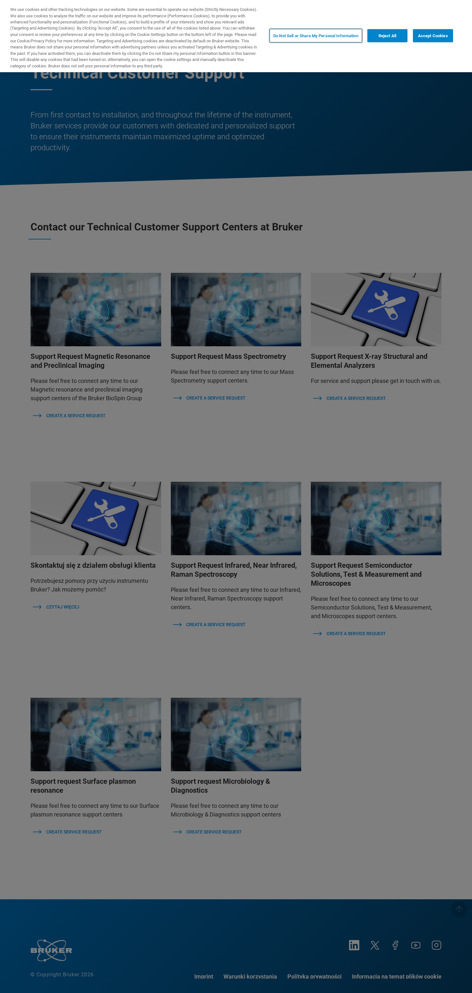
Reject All (387, 35)
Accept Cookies (433, 35)
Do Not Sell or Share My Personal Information (315, 35)
